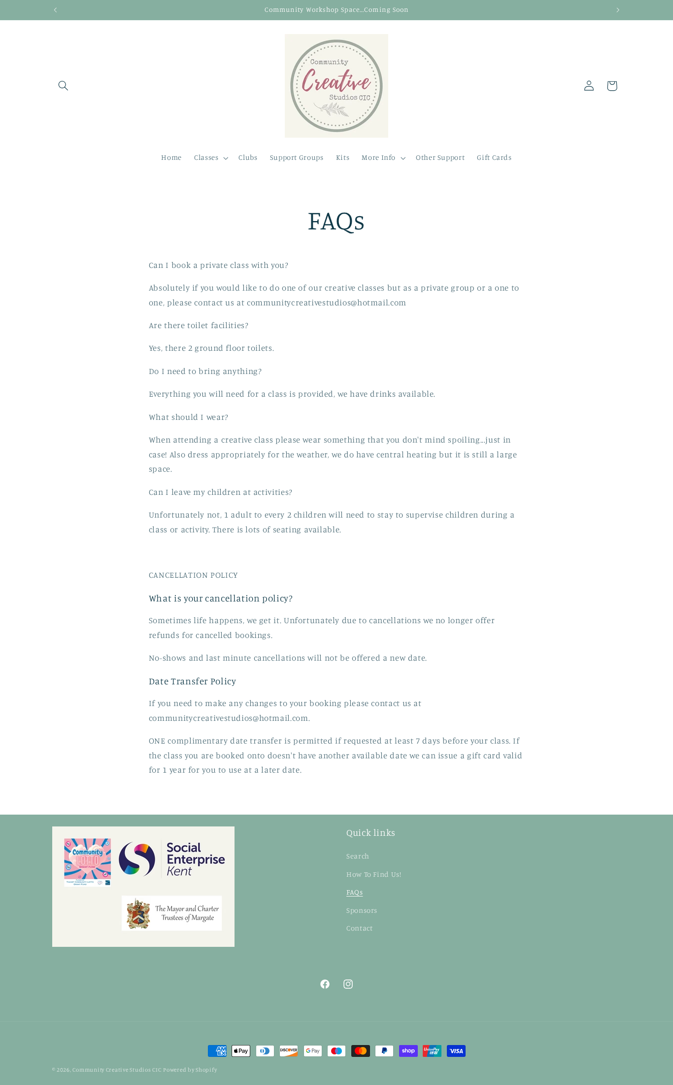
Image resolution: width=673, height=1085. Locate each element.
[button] (63, 86)
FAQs (354, 892)
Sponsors (361, 910)
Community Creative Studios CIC (116, 1069)
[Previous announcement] (55, 10)
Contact (359, 928)
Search (358, 856)
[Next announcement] (618, 10)
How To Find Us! (373, 874)
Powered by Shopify (190, 1069)
